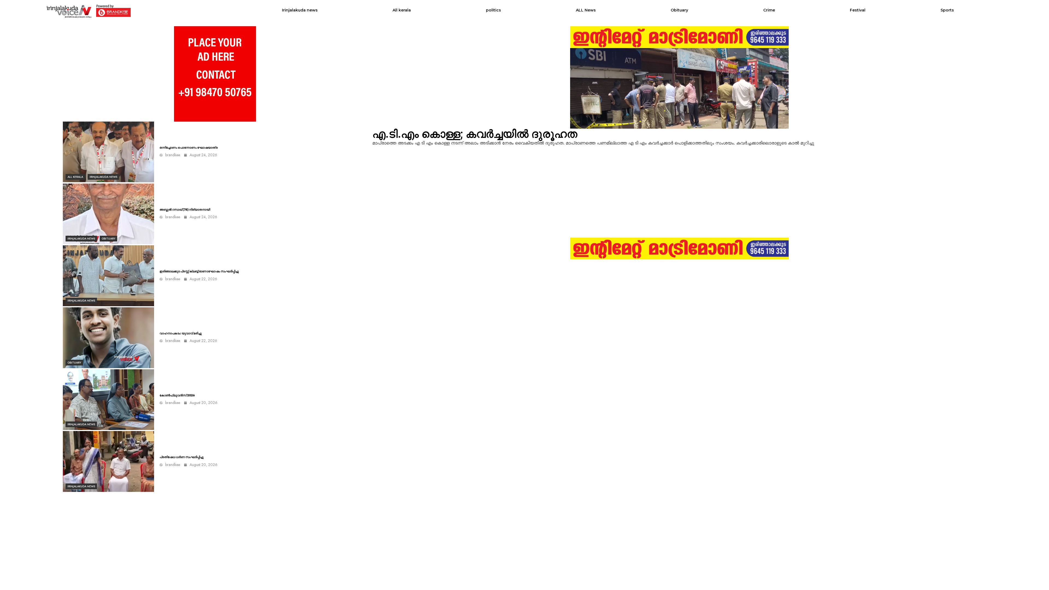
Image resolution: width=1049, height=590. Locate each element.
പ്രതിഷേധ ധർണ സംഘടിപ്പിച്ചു (182, 457)
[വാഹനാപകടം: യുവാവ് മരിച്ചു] (108, 337)
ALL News (586, 10)
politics (493, 10)
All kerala (402, 10)
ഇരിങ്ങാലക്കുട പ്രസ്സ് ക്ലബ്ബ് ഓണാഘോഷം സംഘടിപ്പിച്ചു (199, 271)
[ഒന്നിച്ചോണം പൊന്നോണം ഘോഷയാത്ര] (108, 152)
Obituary (679, 10)
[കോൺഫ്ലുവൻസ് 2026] (108, 399)
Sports (947, 10)
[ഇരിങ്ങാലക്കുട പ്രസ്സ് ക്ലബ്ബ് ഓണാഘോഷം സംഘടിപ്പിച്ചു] (108, 275)
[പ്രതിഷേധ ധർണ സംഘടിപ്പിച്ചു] (108, 461)
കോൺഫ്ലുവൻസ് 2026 (177, 395)
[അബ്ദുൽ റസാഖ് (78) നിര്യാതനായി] (108, 214)
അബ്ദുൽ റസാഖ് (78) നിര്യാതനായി (185, 209)
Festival (857, 10)
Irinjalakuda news (300, 10)
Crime (769, 10)
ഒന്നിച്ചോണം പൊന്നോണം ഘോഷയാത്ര (189, 147)
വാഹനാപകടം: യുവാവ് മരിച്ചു (181, 333)
